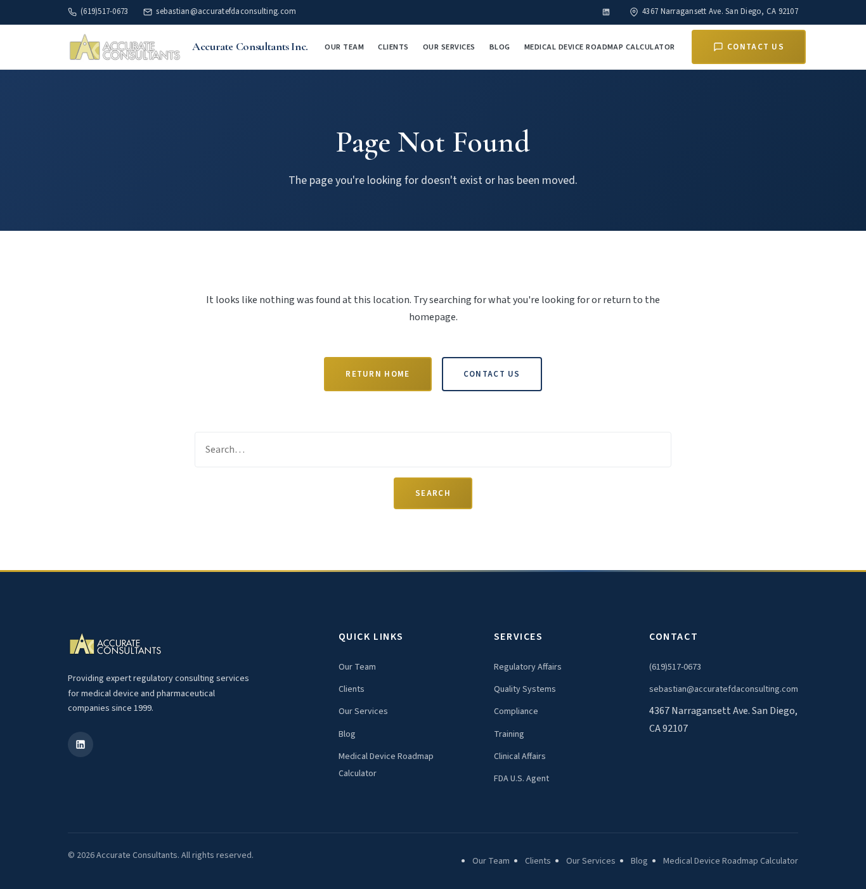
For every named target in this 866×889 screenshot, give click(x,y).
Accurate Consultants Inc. (250, 46)
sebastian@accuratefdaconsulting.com (226, 11)
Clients (393, 47)
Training (509, 734)
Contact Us (755, 47)
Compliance (516, 711)
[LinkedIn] (606, 12)
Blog (499, 47)
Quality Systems (525, 689)
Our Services (449, 47)
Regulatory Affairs (528, 667)
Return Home (378, 374)
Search (433, 493)
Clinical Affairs (520, 756)
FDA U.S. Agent (521, 778)
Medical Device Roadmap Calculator (599, 47)
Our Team (344, 47)
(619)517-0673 (104, 11)
